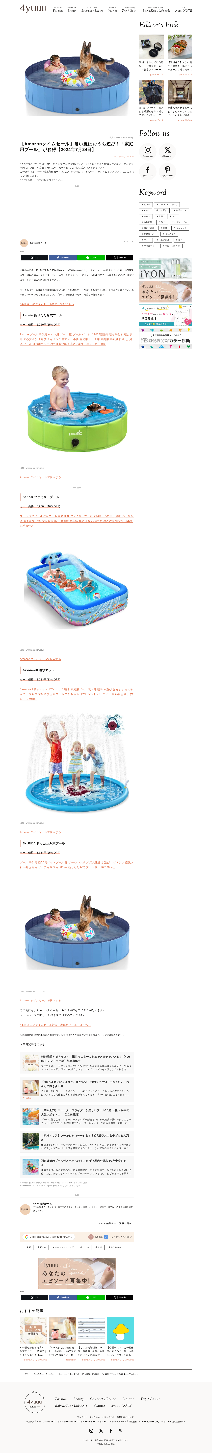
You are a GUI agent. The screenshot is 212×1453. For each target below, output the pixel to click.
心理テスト (181, 210)
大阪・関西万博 (172, 246)
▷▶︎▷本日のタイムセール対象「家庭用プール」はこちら (55, 1024)
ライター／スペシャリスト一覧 (112, 1421)
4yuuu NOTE (121, 1406)
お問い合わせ (108, 1417)
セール (85, 1247)
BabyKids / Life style (71, 1406)
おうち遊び (116, 1247)
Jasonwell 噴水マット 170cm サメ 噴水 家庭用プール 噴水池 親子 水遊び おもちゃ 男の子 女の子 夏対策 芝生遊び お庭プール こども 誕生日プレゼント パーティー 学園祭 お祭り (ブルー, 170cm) (77, 694)
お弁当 (147, 216)
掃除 (165, 228)
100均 (147, 210)
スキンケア (181, 228)
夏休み (43, 1247)
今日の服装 (164, 240)
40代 (174, 216)
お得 (100, 1247)
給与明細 (148, 222)
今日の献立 (170, 234)
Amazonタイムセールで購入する (40, 477)
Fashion (61, 1399)
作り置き (163, 210)
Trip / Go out (150, 1399)
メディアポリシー (45, 1421)
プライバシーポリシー (65, 1421)
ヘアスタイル (181, 222)
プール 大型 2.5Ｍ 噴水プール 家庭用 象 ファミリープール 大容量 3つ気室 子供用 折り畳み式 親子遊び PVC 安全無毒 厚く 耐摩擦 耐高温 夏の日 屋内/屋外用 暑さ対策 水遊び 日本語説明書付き (77, 521)
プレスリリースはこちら (88, 1417)
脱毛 (180, 240)
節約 (161, 216)
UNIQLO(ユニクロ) (168, 204)
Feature (99, 1406)
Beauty (79, 1399)
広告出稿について (125, 1417)
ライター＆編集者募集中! (173, 1421)
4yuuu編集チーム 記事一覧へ (115, 1223)
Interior (128, 1399)
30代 (163, 222)
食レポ (147, 204)
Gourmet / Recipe (103, 1399)
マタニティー (150, 246)
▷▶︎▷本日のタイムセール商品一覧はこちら (47, 304)
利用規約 (30, 1421)
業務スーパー (150, 234)
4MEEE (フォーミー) (149, 1421)
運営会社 (133, 1421)
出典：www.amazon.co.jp (121, 137)
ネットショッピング (64, 1247)
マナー (147, 240)
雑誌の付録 (149, 228)
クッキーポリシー (87, 1421)
